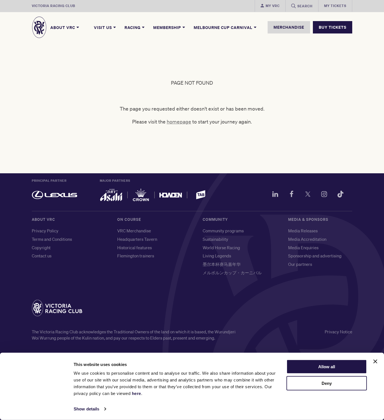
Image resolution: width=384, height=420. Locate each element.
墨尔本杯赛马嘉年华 (222, 264)
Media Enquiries (303, 247)
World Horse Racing (221, 247)
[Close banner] (375, 361)
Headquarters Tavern (137, 239)
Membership (167, 27)
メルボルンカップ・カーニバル (232, 272)
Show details (86, 408)
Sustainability (215, 239)
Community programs (223, 230)
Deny (327, 383)
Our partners (300, 264)
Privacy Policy (45, 230)
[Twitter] (307, 195)
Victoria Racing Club (53, 5)
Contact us (41, 256)
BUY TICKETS (332, 27)
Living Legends (217, 256)
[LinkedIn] (275, 195)
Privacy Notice (338, 331)
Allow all (326, 366)
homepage (179, 121)
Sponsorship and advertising (315, 256)
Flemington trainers (135, 256)
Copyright (41, 247)
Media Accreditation (307, 239)
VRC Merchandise (134, 230)
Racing (133, 27)
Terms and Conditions (52, 239)
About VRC (63, 27)
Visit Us (103, 27)
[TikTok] (340, 195)
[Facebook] (291, 195)
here (136, 393)
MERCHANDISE (289, 27)
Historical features (134, 247)
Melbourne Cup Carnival (224, 27)
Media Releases (303, 230)
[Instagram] (324, 195)
